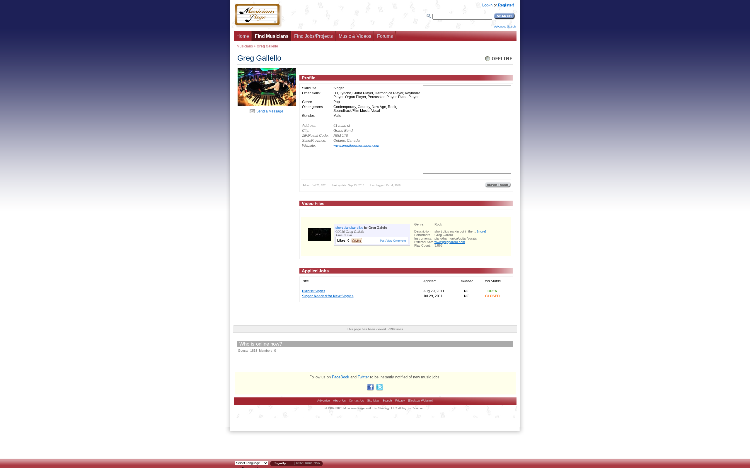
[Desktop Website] (420, 400)
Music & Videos (355, 36)
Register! (506, 5)
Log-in (487, 5)
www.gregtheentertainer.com (356, 145)
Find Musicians (272, 36)
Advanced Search (505, 26)
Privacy (400, 400)
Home (242, 36)
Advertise (323, 400)
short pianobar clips (349, 227)
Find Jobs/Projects (313, 36)
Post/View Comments (393, 240)
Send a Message (269, 111)
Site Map (373, 400)
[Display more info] (319, 240)
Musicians (245, 46)
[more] (481, 231)
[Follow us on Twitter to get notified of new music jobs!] (379, 389)
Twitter (363, 377)
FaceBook (340, 377)
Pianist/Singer (313, 291)
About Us (339, 400)
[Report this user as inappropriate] (498, 187)
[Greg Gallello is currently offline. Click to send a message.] (499, 61)
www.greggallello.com (449, 242)
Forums (385, 36)
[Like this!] (357, 240)
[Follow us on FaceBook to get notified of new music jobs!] (370, 389)
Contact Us (356, 400)
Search (387, 400)
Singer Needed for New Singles (328, 296)
